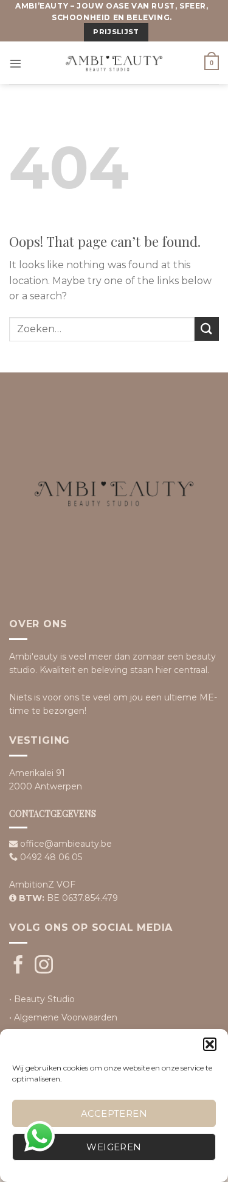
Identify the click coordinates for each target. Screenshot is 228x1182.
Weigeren (114, 1147)
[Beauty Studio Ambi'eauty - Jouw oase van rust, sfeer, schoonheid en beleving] (114, 63)
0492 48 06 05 (51, 857)
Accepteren (114, 1113)
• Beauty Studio (42, 999)
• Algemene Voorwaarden (63, 1017)
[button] (210, 1044)
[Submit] (207, 329)
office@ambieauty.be (66, 843)
